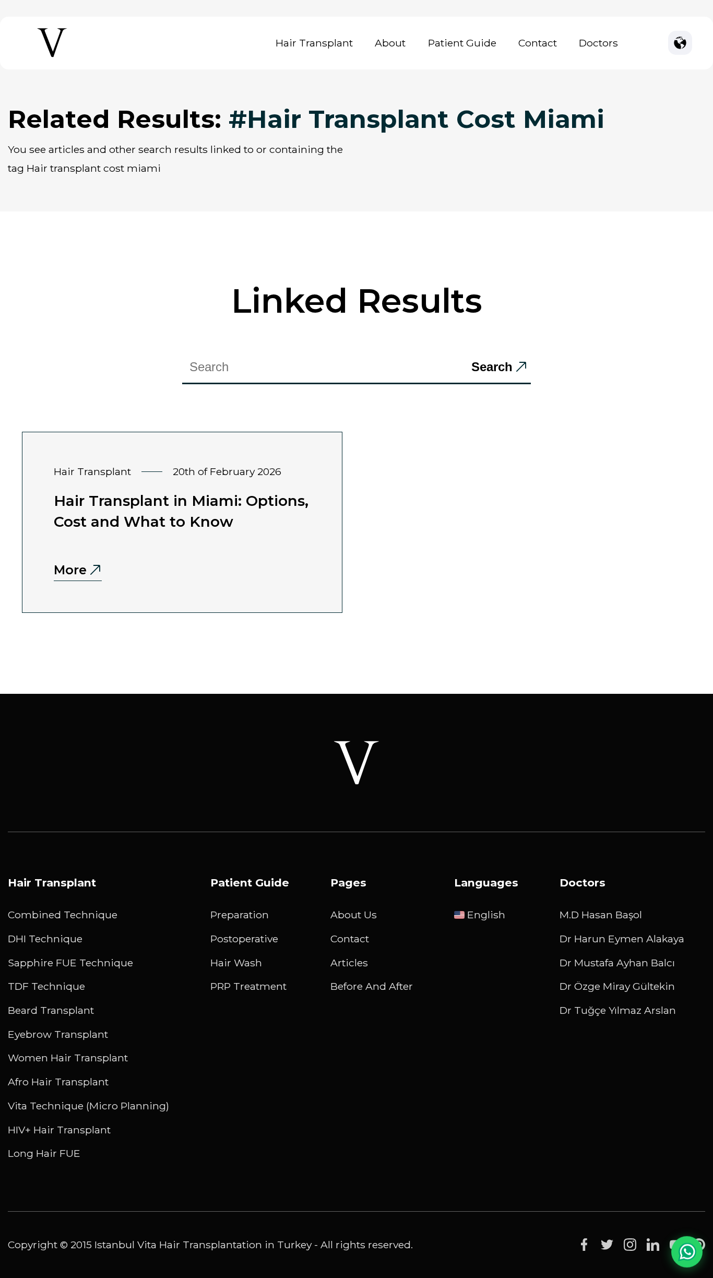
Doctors (598, 43)
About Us (353, 914)
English (486, 914)
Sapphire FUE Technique (70, 962)
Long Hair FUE (44, 1153)
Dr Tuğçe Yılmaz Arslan (618, 1010)
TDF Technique (46, 986)
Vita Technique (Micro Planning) (88, 1105)
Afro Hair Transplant (58, 1081)
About (390, 43)
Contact (537, 43)
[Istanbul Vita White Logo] (356, 763)
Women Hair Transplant (68, 1057)
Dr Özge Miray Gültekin (617, 986)
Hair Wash (236, 962)
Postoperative (244, 938)
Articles (349, 962)
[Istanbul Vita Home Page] (52, 57)
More (70, 569)
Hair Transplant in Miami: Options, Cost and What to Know (181, 511)
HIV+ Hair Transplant (59, 1129)
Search (492, 367)
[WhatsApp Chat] (687, 1250)
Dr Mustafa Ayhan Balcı (617, 962)
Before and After (371, 986)
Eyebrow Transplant (58, 1034)
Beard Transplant (51, 1010)
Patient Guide (462, 43)
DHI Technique (45, 938)
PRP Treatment (248, 986)
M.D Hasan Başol (601, 914)
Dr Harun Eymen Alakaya (622, 938)
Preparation (239, 914)
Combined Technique (62, 914)
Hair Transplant (314, 43)
